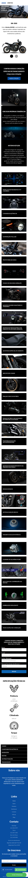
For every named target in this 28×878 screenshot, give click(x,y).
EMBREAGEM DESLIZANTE (10, 605)
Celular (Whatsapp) (7, 658)
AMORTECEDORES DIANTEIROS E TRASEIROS (12, 305)
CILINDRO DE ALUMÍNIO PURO (12, 559)
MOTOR (4, 755)
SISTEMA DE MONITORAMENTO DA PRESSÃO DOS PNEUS (13, 466)
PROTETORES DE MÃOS (9, 260)
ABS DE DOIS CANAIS (9, 373)
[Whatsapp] (19, 791)
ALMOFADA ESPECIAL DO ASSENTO (13, 350)
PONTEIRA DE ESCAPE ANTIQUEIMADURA (9, 441)
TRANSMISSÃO (6, 762)
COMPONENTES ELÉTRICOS (10, 749)
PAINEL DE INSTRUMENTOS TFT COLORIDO (12, 190)
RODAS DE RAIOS (8, 489)
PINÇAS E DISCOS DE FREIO (11, 396)
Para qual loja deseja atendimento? (11, 664)
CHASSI (4, 746)
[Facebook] (8, 791)
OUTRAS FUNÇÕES (7, 759)
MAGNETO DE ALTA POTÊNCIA (12, 534)
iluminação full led (9, 236)
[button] (11, 56)
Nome (3, 647)
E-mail (3, 653)
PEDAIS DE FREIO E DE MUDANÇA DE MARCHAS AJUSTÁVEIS (12, 419)
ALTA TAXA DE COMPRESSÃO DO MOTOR (12, 582)
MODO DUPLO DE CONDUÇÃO (12, 627)
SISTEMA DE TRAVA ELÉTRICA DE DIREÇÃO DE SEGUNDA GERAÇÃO (13, 328)
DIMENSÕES (5, 752)
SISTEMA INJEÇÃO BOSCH (10, 512)
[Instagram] (14, 791)
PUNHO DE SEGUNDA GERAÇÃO (12, 283)
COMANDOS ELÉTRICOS (10, 213)
